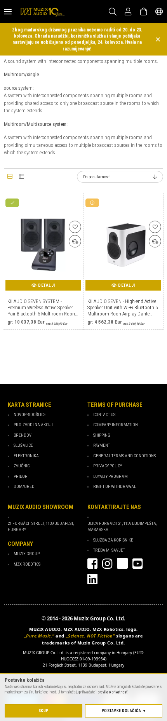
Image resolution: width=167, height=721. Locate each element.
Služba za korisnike (113, 540)
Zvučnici (22, 465)
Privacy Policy (107, 465)
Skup (43, 711)
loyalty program (110, 476)
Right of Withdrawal (114, 486)
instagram (107, 563)
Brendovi (23, 435)
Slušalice (23, 445)
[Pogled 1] (10, 177)
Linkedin (92, 579)
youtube (137, 563)
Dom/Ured (24, 486)
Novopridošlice (30, 414)
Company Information (115, 424)
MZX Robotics (27, 564)
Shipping (101, 435)
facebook (92, 563)
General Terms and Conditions (124, 455)
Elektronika (26, 455)
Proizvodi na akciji (33, 424)
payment (101, 445)
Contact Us (104, 414)
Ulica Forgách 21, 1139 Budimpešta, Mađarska (122, 527)
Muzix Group (27, 553)
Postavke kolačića (121, 711)
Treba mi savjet (109, 550)
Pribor (21, 476)
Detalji (46, 285)
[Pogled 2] (21, 177)
